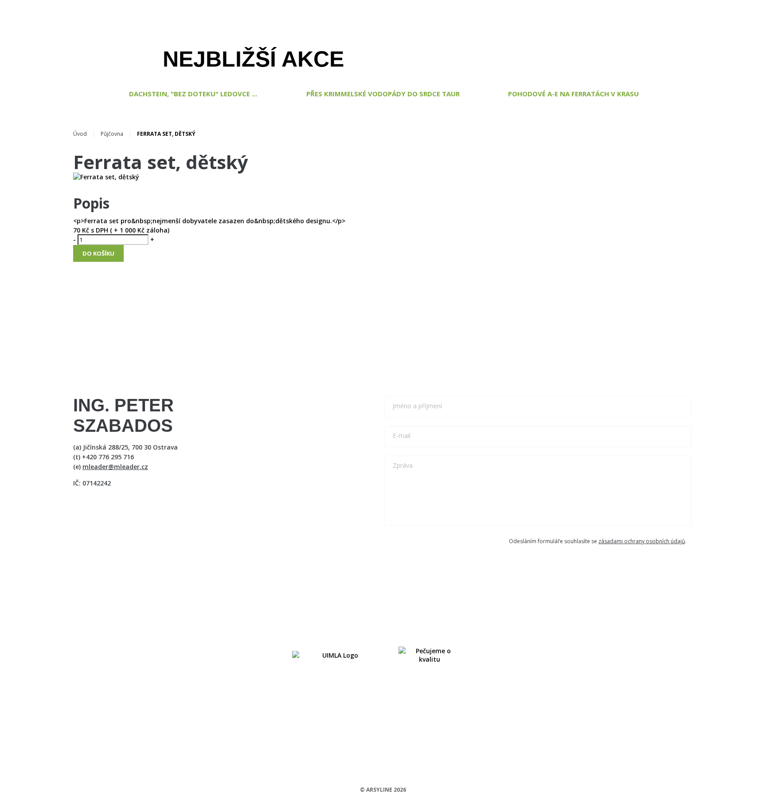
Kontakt (635, 37)
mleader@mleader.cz (115, 466)
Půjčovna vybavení (401, 37)
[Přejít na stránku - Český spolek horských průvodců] (336, 655)
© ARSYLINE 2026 (383, 789)
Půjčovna (112, 134)
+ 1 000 (124, 230)
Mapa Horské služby (520, 37)
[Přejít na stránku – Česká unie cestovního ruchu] (429, 655)
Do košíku (98, 253)
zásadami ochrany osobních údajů (641, 541)
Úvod (80, 134)
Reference (341, 37)
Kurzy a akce (291, 37)
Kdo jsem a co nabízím (222, 37)
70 (76, 230)
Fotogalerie (586, 37)
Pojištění (459, 37)
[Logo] (706, 37)
